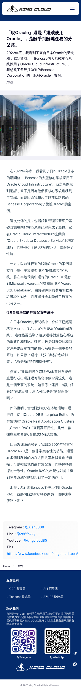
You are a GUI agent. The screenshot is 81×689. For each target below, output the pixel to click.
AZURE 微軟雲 (53, 597)
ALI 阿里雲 (50, 588)
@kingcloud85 (35, 540)
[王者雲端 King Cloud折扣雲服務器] (40, 667)
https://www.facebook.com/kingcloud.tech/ (42, 553)
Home (6, 566)
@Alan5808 (34, 527)
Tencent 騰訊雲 (20, 597)
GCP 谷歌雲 (17, 588)
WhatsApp (59, 657)
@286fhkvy (26, 534)
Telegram (25, 657)
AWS (20, 566)
